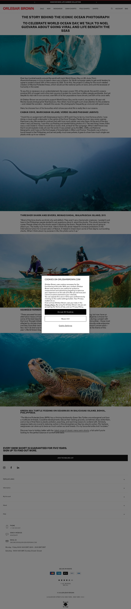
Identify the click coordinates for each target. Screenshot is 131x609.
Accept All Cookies (65, 312)
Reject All (65, 319)
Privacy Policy (50, 305)
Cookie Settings (65, 326)
